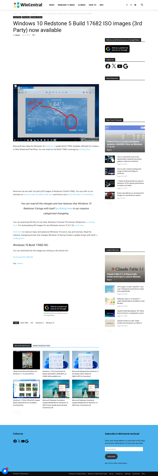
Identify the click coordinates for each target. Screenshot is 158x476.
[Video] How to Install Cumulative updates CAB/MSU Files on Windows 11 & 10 (124, 144)
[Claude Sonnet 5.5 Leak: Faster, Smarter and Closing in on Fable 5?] (110, 323)
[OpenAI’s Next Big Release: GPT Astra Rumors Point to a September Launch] (110, 313)
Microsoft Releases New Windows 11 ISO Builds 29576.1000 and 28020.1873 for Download (85, 373)
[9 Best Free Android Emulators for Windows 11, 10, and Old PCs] (26, 360)
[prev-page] (14, 412)
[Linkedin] (53, 77)
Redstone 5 (50, 146)
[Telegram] (64, 77)
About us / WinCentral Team (97, 474)
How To (92, 5)
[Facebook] (127, 5)
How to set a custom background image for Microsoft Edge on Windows (129, 171)
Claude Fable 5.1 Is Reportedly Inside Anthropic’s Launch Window (123, 275)
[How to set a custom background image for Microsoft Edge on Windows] (110, 171)
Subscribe (111, 456)
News (51, 5)
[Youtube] (135, 5)
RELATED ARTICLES (22, 346)
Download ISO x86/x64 (23, 257)
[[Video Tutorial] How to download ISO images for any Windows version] (110, 195)
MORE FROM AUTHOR (41, 346)
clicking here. (85, 149)
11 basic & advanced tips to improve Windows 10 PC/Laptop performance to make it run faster (130, 183)
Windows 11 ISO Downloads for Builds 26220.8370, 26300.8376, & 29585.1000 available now (54, 373)
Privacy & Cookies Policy (77, 474)
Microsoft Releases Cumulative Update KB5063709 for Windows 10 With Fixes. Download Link (85, 402)
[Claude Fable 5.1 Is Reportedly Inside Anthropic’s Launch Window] (125, 268)
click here (79, 225)
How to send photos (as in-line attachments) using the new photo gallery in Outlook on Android (129, 159)
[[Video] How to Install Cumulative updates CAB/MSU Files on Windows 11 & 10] (125, 138)
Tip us (111, 474)
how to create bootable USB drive (38, 194)
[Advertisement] (56, 56)
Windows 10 (50, 323)
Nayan (17, 35)
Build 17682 (24, 323)
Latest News (24, 14)
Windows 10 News (36, 17)
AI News (81, 5)
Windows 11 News (66, 5)
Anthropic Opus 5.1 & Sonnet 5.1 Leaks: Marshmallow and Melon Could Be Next (130, 301)
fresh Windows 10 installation (80, 194)
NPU (101, 5)
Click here (17, 232)
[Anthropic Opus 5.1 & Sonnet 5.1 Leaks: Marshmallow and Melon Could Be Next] (110, 301)
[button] (142, 5)
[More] (70, 77)
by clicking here (63, 208)
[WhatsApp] (47, 77)
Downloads (34, 14)
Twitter (20, 263)
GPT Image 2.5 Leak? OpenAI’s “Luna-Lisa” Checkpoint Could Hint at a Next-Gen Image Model (130, 289)
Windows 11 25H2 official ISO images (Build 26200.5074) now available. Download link (26, 402)
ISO (32, 323)
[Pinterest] (41, 77)
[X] (131, 5)
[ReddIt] (58, 77)
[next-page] (18, 412)
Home (15, 14)
